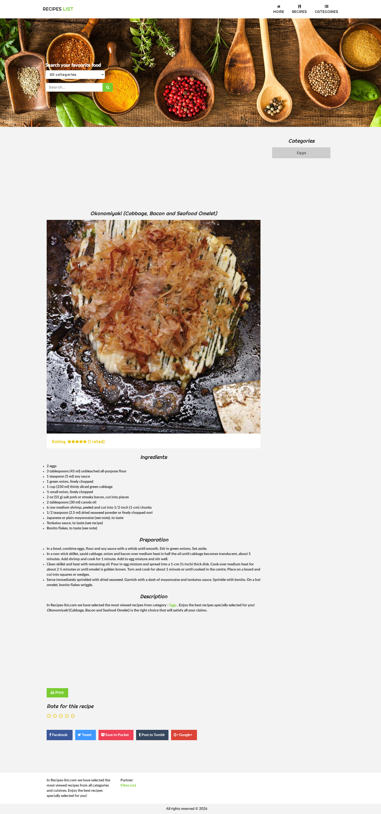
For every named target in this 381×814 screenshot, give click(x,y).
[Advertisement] (153, 168)
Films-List (128, 785)
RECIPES (58, 9)
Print (59, 693)
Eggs (173, 605)
